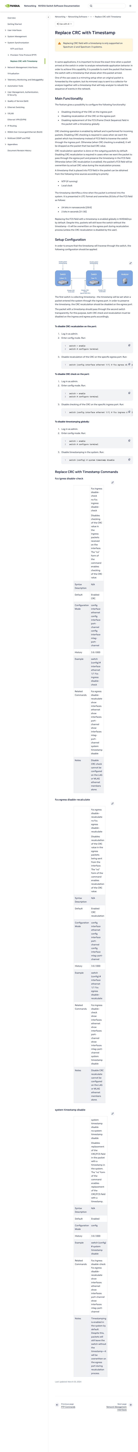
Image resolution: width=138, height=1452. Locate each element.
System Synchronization (18, 42)
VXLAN (11, 113)
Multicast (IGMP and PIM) (19, 138)
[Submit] (91, 6)
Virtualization (13, 73)
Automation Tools (15, 86)
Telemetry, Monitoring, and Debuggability (25, 79)
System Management (17, 36)
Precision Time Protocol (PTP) (23, 55)
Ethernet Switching (16, 107)
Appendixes (13, 144)
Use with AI (64, 24)
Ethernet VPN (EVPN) (17, 119)
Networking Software (77, 16)
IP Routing (12, 126)
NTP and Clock (16, 49)
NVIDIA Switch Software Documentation (59, 5)
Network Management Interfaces (22, 67)
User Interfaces (14, 30)
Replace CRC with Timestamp (23, 61)
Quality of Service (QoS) (18, 101)
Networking (30, 5)
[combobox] (107, 5)
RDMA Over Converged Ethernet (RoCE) (25, 132)
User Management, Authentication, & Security (23, 93)
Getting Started (15, 24)
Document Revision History (19, 150)
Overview (12, 18)
